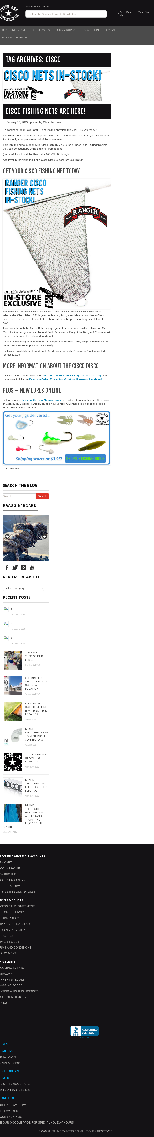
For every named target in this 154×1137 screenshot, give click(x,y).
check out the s (41, 399)
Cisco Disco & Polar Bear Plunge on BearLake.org (71, 375)
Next (44, 537)
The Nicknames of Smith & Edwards (35, 758)
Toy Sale (110, 29)
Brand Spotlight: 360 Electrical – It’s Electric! (36, 785)
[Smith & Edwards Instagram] (24, 567)
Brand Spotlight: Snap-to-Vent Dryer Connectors (37, 734)
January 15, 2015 (17, 122)
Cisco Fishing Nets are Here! (45, 111)
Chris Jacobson (52, 122)
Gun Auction (90, 29)
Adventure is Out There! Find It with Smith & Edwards (36, 709)
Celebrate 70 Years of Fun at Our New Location (36, 683)
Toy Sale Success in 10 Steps (34, 656)
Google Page (20, 1122)
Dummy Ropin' (65, 29)
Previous (7, 537)
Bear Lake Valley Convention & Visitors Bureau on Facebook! (65, 379)
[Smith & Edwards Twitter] (15, 567)
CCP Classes (41, 29)
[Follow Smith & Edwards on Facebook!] (7, 567)
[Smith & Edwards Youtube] (32, 567)
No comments (13, 468)
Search (42, 496)
